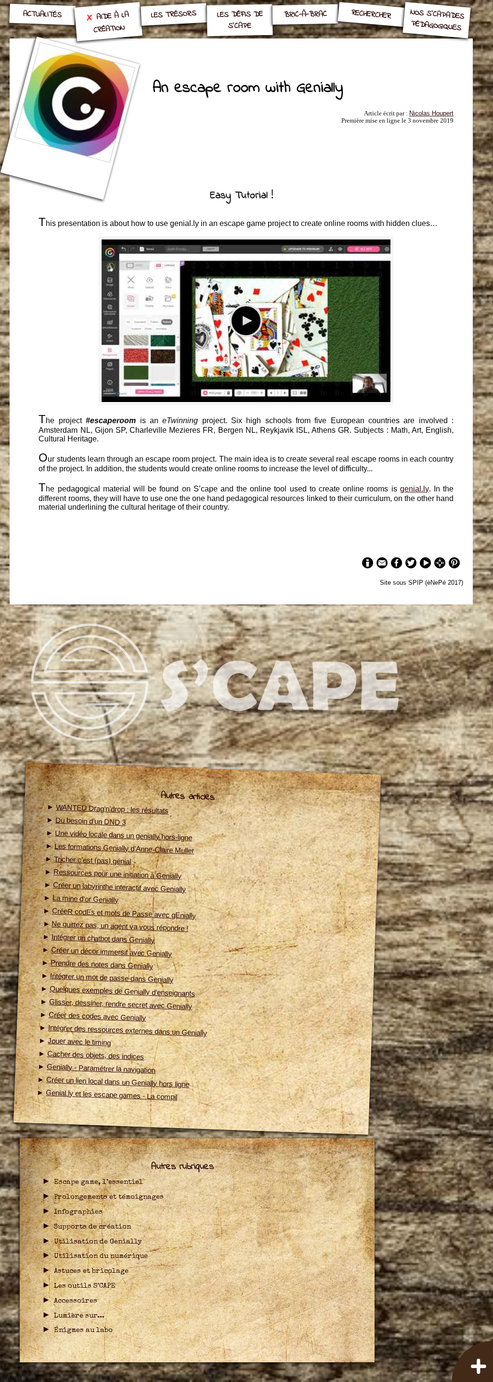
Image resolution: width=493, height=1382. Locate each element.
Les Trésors (174, 15)
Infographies (78, 1212)
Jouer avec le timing (79, 1041)
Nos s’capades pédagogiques (437, 20)
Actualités (42, 14)
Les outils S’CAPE (85, 1286)
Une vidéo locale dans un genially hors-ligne (123, 835)
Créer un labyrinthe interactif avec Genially (119, 886)
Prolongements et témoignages (109, 1197)
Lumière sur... (79, 1316)
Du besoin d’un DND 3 (90, 821)
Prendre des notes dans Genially (102, 964)
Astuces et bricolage (91, 1271)
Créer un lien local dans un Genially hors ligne (117, 1081)
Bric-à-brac (305, 14)
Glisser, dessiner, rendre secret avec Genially (120, 1003)
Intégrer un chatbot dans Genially (103, 938)
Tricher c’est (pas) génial (92, 860)
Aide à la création (111, 22)
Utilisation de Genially (98, 1242)
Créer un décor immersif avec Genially (111, 951)
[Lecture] (246, 320)
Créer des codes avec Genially (97, 1016)
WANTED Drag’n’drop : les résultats (112, 809)
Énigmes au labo (83, 1330)
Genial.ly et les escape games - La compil (111, 1094)
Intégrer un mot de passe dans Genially (111, 977)
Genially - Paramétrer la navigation (101, 1068)
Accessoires (75, 1301)
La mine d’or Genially (85, 898)
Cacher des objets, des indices (95, 1055)
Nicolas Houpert (431, 113)
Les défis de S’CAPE (239, 20)
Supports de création (92, 1227)
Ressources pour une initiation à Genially (117, 873)
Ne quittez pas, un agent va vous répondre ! (120, 925)
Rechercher (370, 14)
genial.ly (414, 489)
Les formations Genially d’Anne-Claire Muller (124, 848)
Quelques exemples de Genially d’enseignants (122, 991)
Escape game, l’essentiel (98, 1182)
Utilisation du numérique (101, 1256)
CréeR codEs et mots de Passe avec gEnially (124, 912)
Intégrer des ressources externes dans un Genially (127, 1030)
